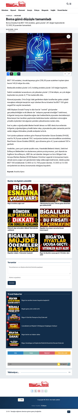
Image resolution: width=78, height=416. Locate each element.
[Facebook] (32, 391)
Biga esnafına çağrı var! (16, 203)
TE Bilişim (43, 405)
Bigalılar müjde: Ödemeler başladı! (20, 253)
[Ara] (68, 4)
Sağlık (53, 10)
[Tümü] (69, 372)
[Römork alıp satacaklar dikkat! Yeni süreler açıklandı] (23, 218)
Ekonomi (21, 10)
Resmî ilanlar (62, 10)
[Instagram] (42, 391)
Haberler (9, 15)
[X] (35, 391)
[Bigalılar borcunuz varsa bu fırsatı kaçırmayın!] (55, 218)
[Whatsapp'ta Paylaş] (15, 73)
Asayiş (29, 10)
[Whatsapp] (45, 391)
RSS (21, 399)
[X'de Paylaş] (11, 73)
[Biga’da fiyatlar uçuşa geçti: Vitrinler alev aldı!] (55, 242)
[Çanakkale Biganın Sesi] (16, 4)
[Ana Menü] (70, 4)
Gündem (4, 10)
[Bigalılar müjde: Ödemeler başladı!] (23, 242)
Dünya (36, 10)
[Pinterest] (39, 391)
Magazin (45, 10)
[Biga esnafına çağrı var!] (23, 193)
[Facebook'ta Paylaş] (8, 73)
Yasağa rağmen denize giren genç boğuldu (25, 411)
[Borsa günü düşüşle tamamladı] (39, 52)
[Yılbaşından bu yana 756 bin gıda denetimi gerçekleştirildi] (55, 193)
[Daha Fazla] (18, 73)
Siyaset (13, 10)
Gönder (12, 283)
